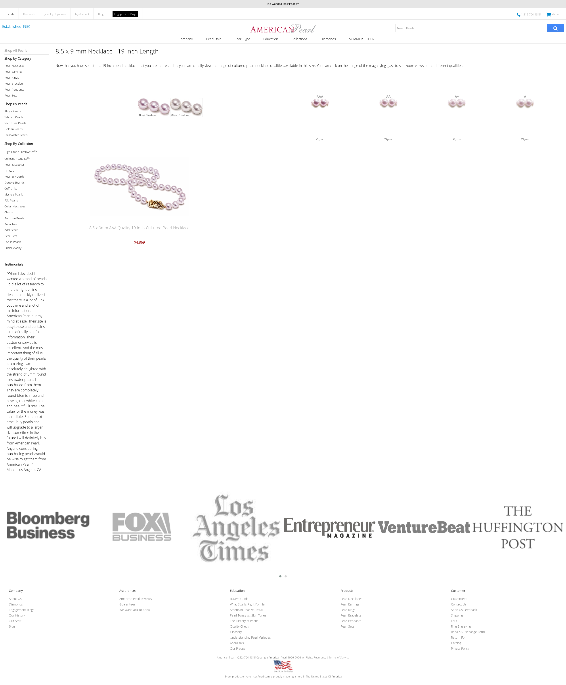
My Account (82, 14)
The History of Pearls (244, 621)
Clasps (8, 212)
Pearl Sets (10, 95)
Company (186, 39)
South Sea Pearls (15, 123)
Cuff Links (10, 188)
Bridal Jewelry (12, 248)
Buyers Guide (239, 599)
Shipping (457, 615)
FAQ (454, 621)
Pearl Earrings (13, 72)
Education (270, 39)
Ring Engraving (461, 626)
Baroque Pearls (14, 218)
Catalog (456, 643)
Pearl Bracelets (13, 83)
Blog (100, 14)
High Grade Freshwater (20, 151)
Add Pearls (11, 230)
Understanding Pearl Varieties (250, 637)
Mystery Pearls (13, 194)
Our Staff (15, 621)
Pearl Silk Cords (14, 176)
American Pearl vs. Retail (246, 610)
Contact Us (459, 604)
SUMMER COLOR (361, 39)
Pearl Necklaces (14, 66)
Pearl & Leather (14, 165)
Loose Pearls (12, 242)
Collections (299, 39)
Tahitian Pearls (13, 117)
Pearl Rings (11, 78)
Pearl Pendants (14, 89)
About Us (15, 599)
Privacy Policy (460, 648)
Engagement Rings (125, 14)
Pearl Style (213, 39)
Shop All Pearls (15, 50)
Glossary (236, 632)
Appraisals (237, 643)
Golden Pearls (13, 129)
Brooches (10, 224)
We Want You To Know (134, 610)
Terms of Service (339, 657)
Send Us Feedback (464, 610)
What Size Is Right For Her (248, 604)
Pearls (10, 14)
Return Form (459, 637)
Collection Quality (17, 158)
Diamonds (29, 14)
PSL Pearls (11, 200)
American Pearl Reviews (135, 599)
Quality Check (239, 626)
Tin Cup (9, 171)
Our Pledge (237, 648)
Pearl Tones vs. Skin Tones (248, 615)
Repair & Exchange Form (468, 632)
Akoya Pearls (12, 111)
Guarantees (127, 604)
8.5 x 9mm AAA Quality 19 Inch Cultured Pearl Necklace (139, 227)
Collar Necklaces (14, 206)
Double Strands (14, 182)
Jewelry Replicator (55, 14)
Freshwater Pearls (15, 135)
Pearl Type (242, 39)
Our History (17, 615)
